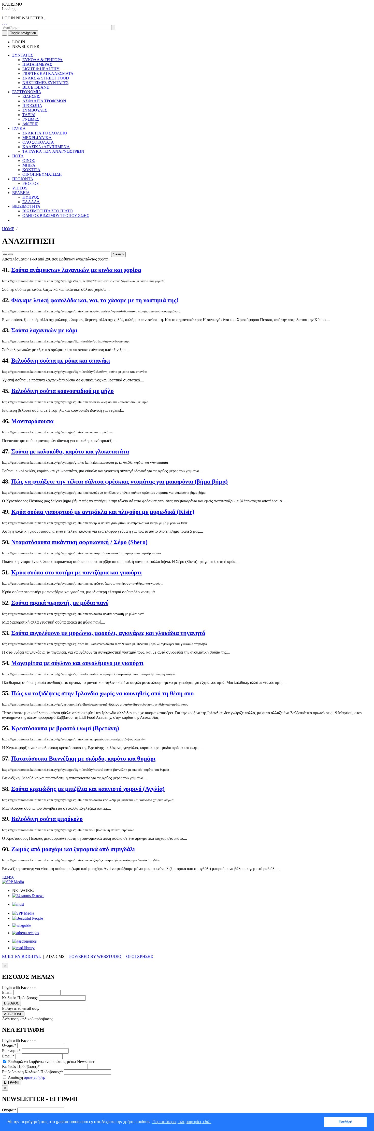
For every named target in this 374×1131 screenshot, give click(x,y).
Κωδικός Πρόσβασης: (20, 998)
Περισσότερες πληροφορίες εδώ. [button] (181, 1122)
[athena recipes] (25, 933)
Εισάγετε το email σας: (20, 1008)
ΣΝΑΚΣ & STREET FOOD (45, 78)
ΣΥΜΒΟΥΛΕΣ (34, 110)
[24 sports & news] (28, 895)
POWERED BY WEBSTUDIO (95, 956)
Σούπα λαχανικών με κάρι (44, 330)
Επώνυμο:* (11, 1051)
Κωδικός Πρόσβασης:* (21, 1066)
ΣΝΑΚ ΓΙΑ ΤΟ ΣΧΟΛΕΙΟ (44, 133)
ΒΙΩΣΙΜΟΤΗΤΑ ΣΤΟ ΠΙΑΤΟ (47, 211)
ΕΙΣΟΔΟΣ (11, 1003)
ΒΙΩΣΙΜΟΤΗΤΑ (26, 206)
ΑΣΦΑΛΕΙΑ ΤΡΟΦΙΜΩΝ (44, 101)
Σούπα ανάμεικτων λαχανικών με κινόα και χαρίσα (76, 270)
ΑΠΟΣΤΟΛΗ (13, 1014)
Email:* (8, 1056)
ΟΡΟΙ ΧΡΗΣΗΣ (139, 956)
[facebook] (2, 22)
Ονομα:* (9, 1045)
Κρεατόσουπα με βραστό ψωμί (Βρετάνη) (65, 728)
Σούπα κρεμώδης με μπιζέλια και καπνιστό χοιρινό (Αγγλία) (88, 788)
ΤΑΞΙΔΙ (28, 115)
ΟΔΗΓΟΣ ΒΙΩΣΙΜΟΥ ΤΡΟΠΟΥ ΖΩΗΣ (55, 215)
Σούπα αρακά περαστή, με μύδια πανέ (59, 602)
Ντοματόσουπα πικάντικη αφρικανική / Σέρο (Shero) (79, 542)
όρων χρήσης (34, 1077)
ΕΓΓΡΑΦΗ (11, 1082)
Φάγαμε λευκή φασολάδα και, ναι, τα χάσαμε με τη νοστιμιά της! (94, 300)
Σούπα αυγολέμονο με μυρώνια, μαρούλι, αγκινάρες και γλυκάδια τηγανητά (108, 633)
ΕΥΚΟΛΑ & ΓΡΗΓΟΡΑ (42, 60)
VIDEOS (19, 188)
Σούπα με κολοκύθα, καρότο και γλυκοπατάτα (70, 451)
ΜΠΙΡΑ (28, 165)
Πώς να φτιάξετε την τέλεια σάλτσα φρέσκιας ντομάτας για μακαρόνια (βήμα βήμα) (119, 481)
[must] (18, 904)
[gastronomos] (24, 941)
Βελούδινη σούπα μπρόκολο (47, 819)
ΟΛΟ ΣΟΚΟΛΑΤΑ (38, 142)
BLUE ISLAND (36, 87)
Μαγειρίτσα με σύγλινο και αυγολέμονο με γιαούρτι (77, 663)
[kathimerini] (23, 913)
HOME (8, 229)
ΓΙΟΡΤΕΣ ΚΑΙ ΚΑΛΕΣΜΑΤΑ (48, 73)
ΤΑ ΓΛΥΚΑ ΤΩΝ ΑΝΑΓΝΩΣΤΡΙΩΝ (53, 151)
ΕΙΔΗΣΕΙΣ (31, 96)
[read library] (23, 948)
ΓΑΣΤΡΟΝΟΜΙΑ (26, 92)
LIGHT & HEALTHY (41, 69)
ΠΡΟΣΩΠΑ (32, 105)
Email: (7, 992)
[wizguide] (21, 925)
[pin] (6, 22)
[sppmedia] (13, 882)
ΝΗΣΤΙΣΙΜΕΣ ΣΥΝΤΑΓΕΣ (45, 82)
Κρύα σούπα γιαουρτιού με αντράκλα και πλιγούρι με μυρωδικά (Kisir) (102, 511)
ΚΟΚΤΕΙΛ (31, 170)
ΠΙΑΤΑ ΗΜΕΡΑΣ (37, 64)
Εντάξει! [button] (345, 1122)
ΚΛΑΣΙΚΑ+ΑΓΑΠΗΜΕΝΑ (46, 147)
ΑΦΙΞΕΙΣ (30, 124)
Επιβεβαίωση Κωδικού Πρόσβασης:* (32, 1072)
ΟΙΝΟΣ (28, 160)
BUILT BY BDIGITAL (21, 956)
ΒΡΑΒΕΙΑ (21, 192)
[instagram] (4, 22)
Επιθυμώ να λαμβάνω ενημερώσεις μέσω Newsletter (50, 1061)
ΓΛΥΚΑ (19, 128)
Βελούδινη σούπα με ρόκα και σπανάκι (60, 360)
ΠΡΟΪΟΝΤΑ (22, 179)
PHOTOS (30, 183)
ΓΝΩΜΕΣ (30, 119)
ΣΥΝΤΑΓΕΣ (22, 55)
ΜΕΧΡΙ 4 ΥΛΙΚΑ (37, 137)
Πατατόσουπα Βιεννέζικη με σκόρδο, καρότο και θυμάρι (83, 758)
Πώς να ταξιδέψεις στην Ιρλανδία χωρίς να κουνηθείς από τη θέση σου (102, 693)
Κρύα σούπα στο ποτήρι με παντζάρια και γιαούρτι (76, 572)
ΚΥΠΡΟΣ (30, 197)
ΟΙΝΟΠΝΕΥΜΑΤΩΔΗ (42, 174)
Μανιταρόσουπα (32, 421)
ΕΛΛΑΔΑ (31, 202)
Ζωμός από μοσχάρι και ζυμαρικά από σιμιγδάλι (73, 849)
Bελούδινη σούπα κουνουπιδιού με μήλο (62, 391)
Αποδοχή (26, 1077)
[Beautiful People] (27, 918)
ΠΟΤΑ (18, 156)
